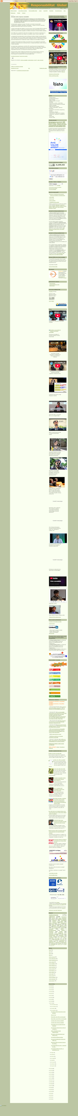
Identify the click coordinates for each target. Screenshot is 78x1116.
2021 (51, 995)
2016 (51, 1068)
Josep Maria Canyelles (22, 10)
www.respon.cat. (61, 276)
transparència (63, 923)
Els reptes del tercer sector (56, 734)
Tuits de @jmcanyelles (53, 266)
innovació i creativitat (53, 934)
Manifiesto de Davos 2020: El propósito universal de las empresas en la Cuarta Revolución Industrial (57, 832)
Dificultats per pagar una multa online (54, 753)
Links (65, 10)
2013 (51, 1074)
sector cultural (51, 962)
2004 (51, 1091)
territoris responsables (57, 921)
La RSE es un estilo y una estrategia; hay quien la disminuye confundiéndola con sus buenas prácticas (57, 740)
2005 (51, 1089)
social (58, 207)
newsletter (51, 291)
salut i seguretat (40, 60)
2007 (51, 1085)
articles (53, 918)
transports (51, 208)
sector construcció (52, 960)
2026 (51, 985)
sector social (51, 975)
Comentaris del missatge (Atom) (23, 70)
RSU (50, 955)
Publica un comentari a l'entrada (17, 66)
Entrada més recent (14, 68)
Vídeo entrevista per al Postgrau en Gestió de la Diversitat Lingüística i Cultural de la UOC (57, 721)
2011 (51, 1078)
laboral (62, 927)
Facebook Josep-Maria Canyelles (55, 621)
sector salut (51, 973)
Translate (58, 185)
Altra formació (52, 285)
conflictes (64, 937)
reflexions (52, 916)
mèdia (53, 207)
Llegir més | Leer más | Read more (55, 910)
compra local (53, 943)
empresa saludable (23, 60)
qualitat (65, 944)
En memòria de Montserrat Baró (57, 1037)
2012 (51, 1076)
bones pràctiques (53, 923)
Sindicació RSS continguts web (55, 617)
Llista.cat (63, 71)
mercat (52, 945)
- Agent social (51, 198)
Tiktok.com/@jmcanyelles (53, 75)
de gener (52, 1065)
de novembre (53, 1006)
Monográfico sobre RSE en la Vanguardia (58, 1018)
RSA (50, 950)
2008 (51, 1083)
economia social (52, 941)
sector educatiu (52, 965)
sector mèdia (51, 972)
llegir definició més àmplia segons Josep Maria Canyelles (57, 229)
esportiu (64, 206)
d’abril (52, 1060)
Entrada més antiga (43, 68)
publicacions (51, 942)
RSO (50, 953)
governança (63, 916)
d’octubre (52, 1008)
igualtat (60, 931)
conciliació (51, 937)
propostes (54, 925)
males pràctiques (62, 918)
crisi (50, 926)
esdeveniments (31, 60)
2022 (51, 993)
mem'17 (35, 60)
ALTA (50, 301)
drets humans (55, 927)
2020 (51, 997)
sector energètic (52, 967)
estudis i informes (53, 936)
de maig (52, 1058)
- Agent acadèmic (52, 200)
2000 (51, 1099)
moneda (65, 943)
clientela (62, 936)
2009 (51, 1081)
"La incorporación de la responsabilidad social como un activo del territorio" (56, 731)
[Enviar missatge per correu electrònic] (12, 58)
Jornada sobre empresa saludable (20, 16)
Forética (57, 902)
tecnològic (62, 207)
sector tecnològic (52, 977)
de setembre (53, 1010)
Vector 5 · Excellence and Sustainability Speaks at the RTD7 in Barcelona (58, 789)
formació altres (63, 942)
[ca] (64, 277)
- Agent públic (51, 197)
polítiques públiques (62, 919)
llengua (53, 919)
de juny (52, 1056)
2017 (51, 1003)
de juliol (52, 1054)
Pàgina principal (13, 10)
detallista (53, 206)
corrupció (57, 942)
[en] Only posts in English (53, 188)
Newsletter (51, 10)
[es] (65, 277)
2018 (51, 1001)
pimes (53, 924)
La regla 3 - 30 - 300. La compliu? (59, 759)
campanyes (60, 932)
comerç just (60, 944)
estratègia (59, 943)
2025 (51, 987)
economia (51, 929)
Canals (40, 10)
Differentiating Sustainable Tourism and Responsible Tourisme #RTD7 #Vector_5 (59, 779)
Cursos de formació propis (54, 284)
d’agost (52, 1052)
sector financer (52, 970)
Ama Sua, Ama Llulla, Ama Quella (59, 768)
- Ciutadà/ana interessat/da (54, 202)
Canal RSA (45, 10)
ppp (63, 938)
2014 (51, 1072)
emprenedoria (61, 941)
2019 (51, 999)
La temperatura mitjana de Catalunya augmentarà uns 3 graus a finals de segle (59, 841)
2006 (51, 1087)
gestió (58, 937)
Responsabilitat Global (33, 10)
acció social (56, 926)
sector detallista (52, 963)
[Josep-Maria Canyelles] (53, 628)
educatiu (57, 206)
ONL (65, 924)
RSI (49, 951)
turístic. (54, 208)
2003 (51, 1093)
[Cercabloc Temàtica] (3, 1105)
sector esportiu (52, 968)
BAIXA (52, 301)
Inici (29, 68)
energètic (61, 206)
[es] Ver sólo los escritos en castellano (55, 187)
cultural (50, 206)
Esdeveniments (52, 283)
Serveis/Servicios (58, 10)
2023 (51, 991)
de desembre (53, 1004)
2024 (51, 989)
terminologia (53, 944)
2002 (51, 1095)
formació (62, 925)
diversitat (59, 924)
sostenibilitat (63, 920)
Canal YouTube (52, 623)
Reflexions (51, 748)
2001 (51, 1097)
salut (56, 207)
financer (50, 207)
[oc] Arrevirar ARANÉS (52, 189)
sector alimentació (52, 958)
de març (52, 1062)
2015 (51, 1070)
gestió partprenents (55, 938)
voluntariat (64, 926)
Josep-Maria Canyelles (53, 625)
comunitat (51, 932)
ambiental (54, 920)
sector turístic (51, 980)
